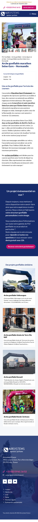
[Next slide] (32, 35)
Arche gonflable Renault (13, 377)
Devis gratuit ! (29, 7)
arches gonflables (12, 155)
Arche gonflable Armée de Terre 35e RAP (18, 336)
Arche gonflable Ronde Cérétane (16, 417)
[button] (11, 50)
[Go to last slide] (5, 35)
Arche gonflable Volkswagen (15, 295)
